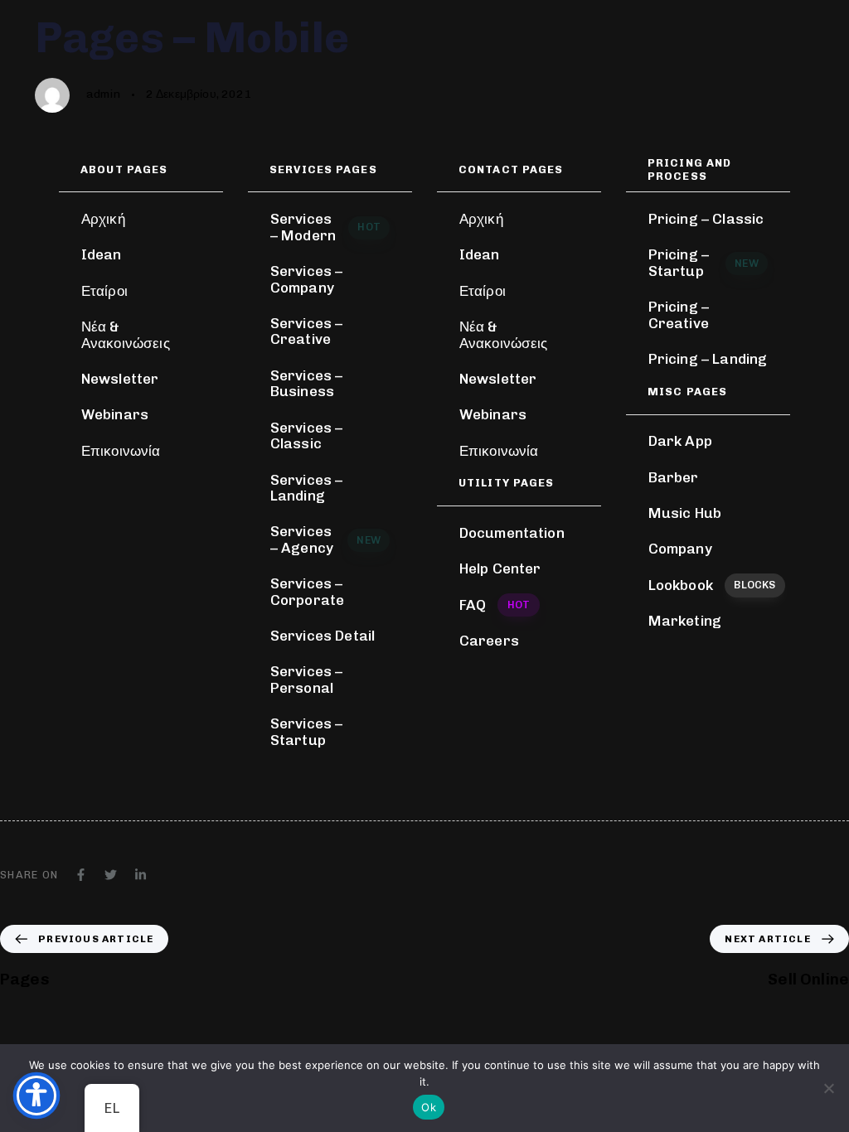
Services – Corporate (307, 591)
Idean (101, 254)
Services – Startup (306, 731)
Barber (673, 477)
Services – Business (306, 383)
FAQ (494, 605)
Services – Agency (325, 539)
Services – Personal (306, 679)
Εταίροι (104, 291)
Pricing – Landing (708, 359)
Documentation (512, 533)
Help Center (500, 568)
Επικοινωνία (121, 451)
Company (680, 548)
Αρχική (103, 218)
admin (103, 94)
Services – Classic (306, 435)
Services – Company (306, 279)
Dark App (680, 441)
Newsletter (120, 378)
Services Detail (322, 635)
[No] (828, 1088)
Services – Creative (306, 331)
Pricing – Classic (706, 218)
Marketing (684, 620)
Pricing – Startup (703, 262)
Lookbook (712, 585)
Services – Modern (325, 227)
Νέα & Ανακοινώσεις (125, 334)
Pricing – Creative (678, 314)
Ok (428, 1107)
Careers (489, 640)
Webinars (114, 414)
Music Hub (684, 513)
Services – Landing (306, 488)
